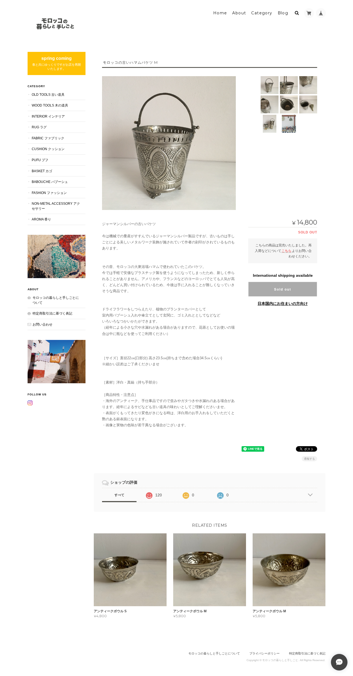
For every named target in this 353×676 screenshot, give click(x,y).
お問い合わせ (42, 324)
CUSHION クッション (48, 149)
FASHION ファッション (49, 193)
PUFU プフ (40, 160)
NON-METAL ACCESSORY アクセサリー (56, 206)
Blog (283, 12)
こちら (287, 250)
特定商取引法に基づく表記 (52, 313)
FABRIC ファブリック (48, 138)
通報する (309, 458)
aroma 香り (41, 219)
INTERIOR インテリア (48, 116)
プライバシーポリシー (264, 653)
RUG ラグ (39, 127)
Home (220, 12)
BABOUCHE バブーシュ (50, 181)
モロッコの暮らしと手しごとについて (56, 300)
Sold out (282, 289)
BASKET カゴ (42, 171)
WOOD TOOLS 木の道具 (50, 105)
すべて (119, 495)
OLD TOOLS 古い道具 (48, 94)
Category (261, 12)
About (239, 12)
